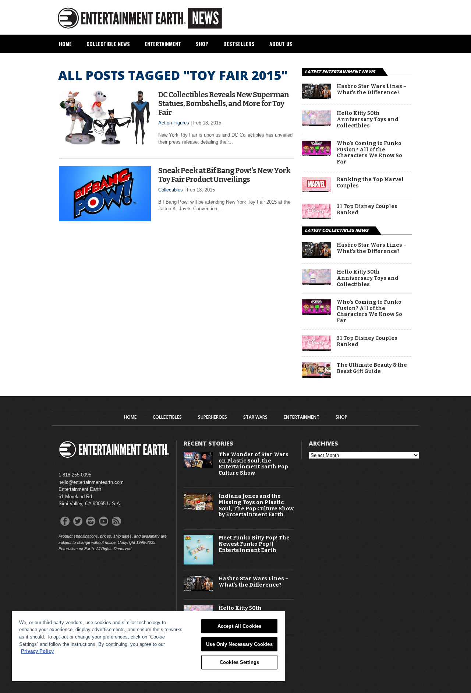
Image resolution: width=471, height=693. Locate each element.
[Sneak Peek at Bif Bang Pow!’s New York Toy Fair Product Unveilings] (105, 219)
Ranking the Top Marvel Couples (370, 183)
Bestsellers (239, 44)
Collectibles (170, 190)
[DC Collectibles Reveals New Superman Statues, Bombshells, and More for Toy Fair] (105, 143)
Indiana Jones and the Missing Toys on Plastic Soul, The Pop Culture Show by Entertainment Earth (256, 505)
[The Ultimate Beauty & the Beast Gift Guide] (316, 376)
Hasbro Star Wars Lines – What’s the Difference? (372, 90)
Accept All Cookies (239, 626)
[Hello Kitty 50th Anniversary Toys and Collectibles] (316, 124)
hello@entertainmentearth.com (91, 482)
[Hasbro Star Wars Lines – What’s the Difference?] (316, 97)
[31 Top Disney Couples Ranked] (316, 217)
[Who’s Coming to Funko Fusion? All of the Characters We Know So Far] (316, 154)
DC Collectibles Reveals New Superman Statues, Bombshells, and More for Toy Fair (223, 103)
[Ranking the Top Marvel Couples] (316, 190)
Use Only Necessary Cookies (239, 644)
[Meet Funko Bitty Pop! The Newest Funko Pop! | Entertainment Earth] (198, 563)
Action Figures (173, 123)
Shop (202, 44)
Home (65, 44)
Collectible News (108, 44)
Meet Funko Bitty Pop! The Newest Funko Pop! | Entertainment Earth (254, 544)
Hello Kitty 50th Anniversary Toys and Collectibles (368, 119)
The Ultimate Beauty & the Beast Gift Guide (372, 368)
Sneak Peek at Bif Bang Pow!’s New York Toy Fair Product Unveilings (224, 175)
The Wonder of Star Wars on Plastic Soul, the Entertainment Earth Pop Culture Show (253, 464)
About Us (280, 44)
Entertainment (163, 44)
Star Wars (255, 417)
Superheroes (212, 417)
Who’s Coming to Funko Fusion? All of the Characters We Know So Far (369, 153)
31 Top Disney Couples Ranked (367, 210)
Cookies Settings (239, 662)
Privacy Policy (37, 651)
